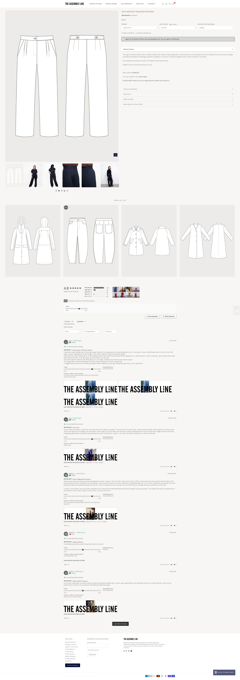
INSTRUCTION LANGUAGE (206, 24)
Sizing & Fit (127, 94)
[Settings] (166, 3)
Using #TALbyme (70, 649)
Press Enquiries (69, 654)
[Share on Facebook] (56, 191)
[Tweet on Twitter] (59, 191)
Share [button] (68, 411)
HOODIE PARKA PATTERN (32, 238)
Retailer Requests (70, 656)
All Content (68, 661)
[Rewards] (224, 672)
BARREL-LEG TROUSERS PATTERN (91, 238)
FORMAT (124, 24)
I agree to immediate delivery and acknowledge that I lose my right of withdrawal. (152, 39)
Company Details (70, 658)
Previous (6, 86)
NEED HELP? (140, 4)
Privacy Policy (69, 651)
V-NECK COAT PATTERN (207, 238)
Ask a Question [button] (153, 316)
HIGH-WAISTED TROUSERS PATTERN (74, 407)
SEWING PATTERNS (96, 4)
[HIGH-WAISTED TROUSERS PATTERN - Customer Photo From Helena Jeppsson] (122, 289)
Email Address (91, 642)
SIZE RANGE (168, 24)
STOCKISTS (151, 4)
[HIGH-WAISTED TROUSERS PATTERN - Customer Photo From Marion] (136, 289)
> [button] (120, 624)
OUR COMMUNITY (126, 4)
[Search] (163, 3)
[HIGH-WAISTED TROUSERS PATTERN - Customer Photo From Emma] (129, 289)
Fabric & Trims (128, 99)
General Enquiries (70, 642)
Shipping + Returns (71, 644)
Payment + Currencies (71, 647)
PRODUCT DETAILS (128, 49)
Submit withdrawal (72, 665)
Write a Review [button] (169, 316)
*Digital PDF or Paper (130, 89)
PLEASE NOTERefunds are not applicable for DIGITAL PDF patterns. (146, 80)
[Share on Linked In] (64, 191)
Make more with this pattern (133, 104)
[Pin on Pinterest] (62, 191)
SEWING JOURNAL (111, 4)
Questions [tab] (80, 321)
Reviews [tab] (67, 321)
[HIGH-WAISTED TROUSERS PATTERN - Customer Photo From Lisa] (116, 289)
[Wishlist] (169, 3)
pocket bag (143, 77)
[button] (172, 411)
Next (117, 86)
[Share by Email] (67, 191)
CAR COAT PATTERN (149, 238)
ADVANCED (135, 73)
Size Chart (174, 24)
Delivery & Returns (144, 33)
